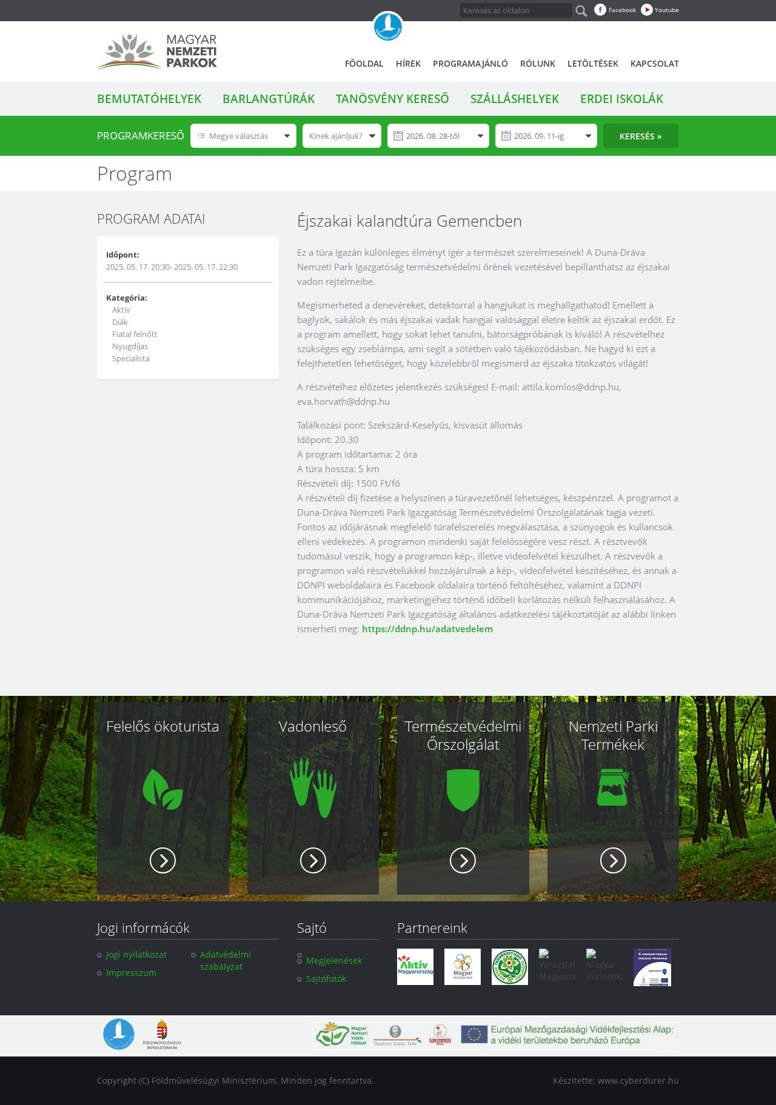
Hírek (408, 63)
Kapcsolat (654, 63)
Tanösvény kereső (392, 99)
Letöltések (592, 63)
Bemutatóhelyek (149, 99)
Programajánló (470, 63)
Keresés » (641, 136)
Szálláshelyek (514, 99)
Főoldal (364, 63)
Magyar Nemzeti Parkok (157, 51)
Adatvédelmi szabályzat (225, 960)
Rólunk (537, 63)
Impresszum (131, 972)
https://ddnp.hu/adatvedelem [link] (427, 629)
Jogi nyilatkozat (136, 954)
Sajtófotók (326, 978)
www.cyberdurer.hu (638, 1080)
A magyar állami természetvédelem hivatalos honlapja (388, 27)
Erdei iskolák (621, 99)
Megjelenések (334, 960)
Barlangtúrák (268, 99)
